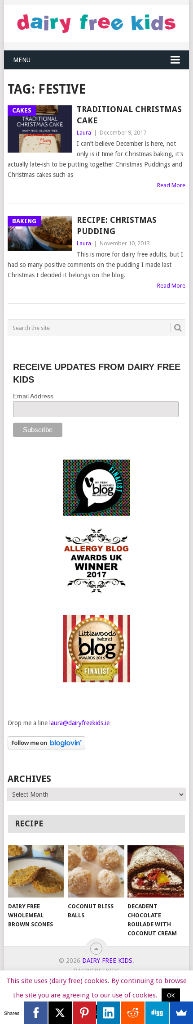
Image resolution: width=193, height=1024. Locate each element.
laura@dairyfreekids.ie (79, 722)
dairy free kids (107, 960)
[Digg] (157, 1012)
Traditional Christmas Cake (129, 114)
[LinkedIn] (108, 1012)
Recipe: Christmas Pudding (117, 225)
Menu (22, 59)
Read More (171, 185)
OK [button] (171, 995)
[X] (60, 1012)
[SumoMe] (181, 1012)
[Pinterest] (84, 1012)
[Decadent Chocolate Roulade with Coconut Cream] (155, 871)
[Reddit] (133, 1012)
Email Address (33, 396)
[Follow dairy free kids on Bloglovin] (46, 747)
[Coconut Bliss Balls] (96, 871)
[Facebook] (36, 1012)
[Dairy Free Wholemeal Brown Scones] (36, 871)
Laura (84, 132)
